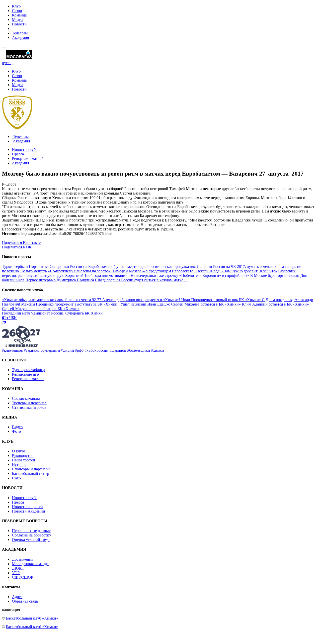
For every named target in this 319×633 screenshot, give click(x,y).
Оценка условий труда (31, 539)
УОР (16, 573)
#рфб (79, 350)
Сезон (17, 10)
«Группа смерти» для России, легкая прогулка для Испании (161, 266)
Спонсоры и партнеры (31, 469)
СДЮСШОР (22, 577)
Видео (17, 427)
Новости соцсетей (27, 507)
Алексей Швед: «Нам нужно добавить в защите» (235, 271)
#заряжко (31, 350)
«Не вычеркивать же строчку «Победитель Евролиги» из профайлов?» (189, 275)
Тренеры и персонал (29, 403)
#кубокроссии (96, 350)
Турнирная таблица (28, 370)
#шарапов (117, 350)
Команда (19, 15)
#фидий (67, 350)
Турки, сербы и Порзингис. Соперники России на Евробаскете (55, 266)
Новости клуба (24, 149)
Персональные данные (31, 530)
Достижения (22, 559)
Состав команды (26, 398)
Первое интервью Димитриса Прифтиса (59, 280)
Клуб (16, 6)
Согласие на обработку (31, 535)
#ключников (12, 350)
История (19, 464)
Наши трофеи (23, 460)
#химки (157, 350)
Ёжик (16, 478)
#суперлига (50, 350)
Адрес (17, 597)
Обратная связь (25, 601)
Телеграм (20, 33)
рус (5, 63)
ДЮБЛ (18, 568)
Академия (20, 37)
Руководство (22, 455)
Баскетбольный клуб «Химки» (32, 618)
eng (10, 63)
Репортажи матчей (28, 158)
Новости (19, 24)
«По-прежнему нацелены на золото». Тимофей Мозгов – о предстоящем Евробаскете (120, 271)
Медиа (17, 19)
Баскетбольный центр (30, 473)
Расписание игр (25, 374)
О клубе (19, 451)
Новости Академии (28, 511)
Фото (16, 431)
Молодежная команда (30, 564)
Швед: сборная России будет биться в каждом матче (139, 280)
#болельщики (138, 350)
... (185, 280)
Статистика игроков (29, 407)
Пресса (18, 154)
